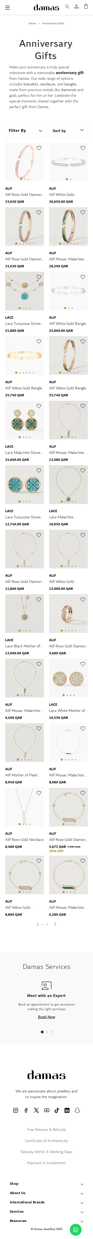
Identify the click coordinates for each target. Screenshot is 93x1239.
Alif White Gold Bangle (67, 324)
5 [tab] (30, 243)
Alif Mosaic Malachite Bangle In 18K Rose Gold (66, 259)
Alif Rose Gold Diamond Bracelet (68, 840)
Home (32, 23)
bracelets (31, 84)
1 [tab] (21, 179)
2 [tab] (25, 179)
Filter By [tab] (17, 130)
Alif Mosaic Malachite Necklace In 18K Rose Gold (23, 711)
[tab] (42, 1032)
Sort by (59, 130)
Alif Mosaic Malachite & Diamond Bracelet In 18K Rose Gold (68, 775)
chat (76, 1230)
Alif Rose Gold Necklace (24, 840)
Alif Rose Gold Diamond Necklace (24, 582)
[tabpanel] (24, 163)
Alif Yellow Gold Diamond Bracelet (19, 908)
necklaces (48, 84)
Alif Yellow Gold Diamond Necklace (64, 582)
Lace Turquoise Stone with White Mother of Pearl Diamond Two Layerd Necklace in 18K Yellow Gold (24, 324)
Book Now (46, 1016)
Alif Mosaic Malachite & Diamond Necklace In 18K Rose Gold (68, 453)
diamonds (68, 90)
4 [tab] (26, 243)
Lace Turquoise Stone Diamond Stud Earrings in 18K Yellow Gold (24, 517)
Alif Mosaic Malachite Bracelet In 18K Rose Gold (66, 908)
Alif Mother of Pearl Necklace (21, 775)
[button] (38, 148)
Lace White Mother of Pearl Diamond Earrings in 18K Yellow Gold (68, 711)
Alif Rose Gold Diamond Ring (68, 646)
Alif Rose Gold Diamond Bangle (24, 195)
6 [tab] (33, 243)
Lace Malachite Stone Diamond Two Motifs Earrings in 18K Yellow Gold (23, 453)
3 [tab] (28, 179)
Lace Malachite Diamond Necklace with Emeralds (68, 517)
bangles (70, 84)
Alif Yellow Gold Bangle (23, 388)
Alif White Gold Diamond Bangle (62, 195)
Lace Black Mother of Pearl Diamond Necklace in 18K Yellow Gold (23, 646)
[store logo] (46, 7)
